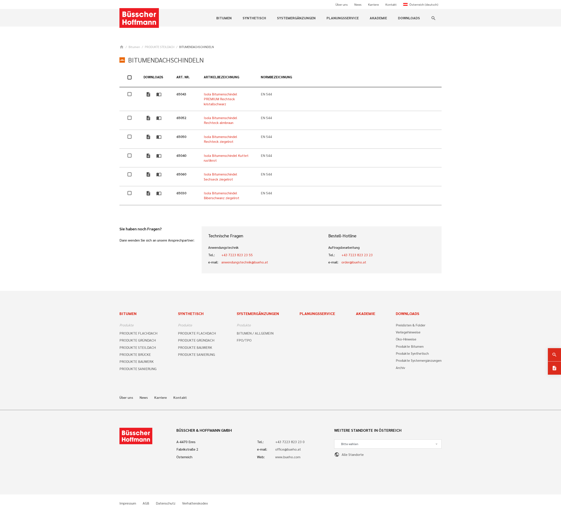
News (358, 4)
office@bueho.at (288, 449)
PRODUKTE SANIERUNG (137, 368)
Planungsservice (343, 18)
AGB (146, 503)
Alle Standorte (349, 454)
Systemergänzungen (258, 313)
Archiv (400, 367)
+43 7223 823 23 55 (237, 254)
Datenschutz (166, 503)
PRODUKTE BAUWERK (136, 361)
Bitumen (134, 47)
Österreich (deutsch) (423, 4)
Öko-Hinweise (406, 339)
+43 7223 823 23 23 (357, 254)
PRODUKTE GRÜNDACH (137, 340)
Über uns (342, 4)
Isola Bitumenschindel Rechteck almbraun (220, 120)
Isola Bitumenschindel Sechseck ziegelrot (220, 176)
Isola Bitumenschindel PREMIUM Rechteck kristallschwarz (220, 99)
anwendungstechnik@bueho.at (244, 262)
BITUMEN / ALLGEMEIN (255, 333)
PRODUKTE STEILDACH (159, 47)
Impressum (127, 503)
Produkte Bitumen (410, 346)
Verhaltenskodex (195, 503)
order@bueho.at (353, 262)
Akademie (378, 18)
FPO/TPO (244, 340)
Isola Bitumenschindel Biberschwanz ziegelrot (221, 195)
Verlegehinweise (408, 332)
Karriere (373, 4)
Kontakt (391, 4)
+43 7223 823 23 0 (290, 441)
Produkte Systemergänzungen (419, 360)
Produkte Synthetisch (412, 353)
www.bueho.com (287, 457)
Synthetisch (191, 313)
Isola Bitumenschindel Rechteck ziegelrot (220, 139)
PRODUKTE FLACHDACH (138, 333)
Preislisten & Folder (410, 325)
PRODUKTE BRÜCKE (135, 354)
